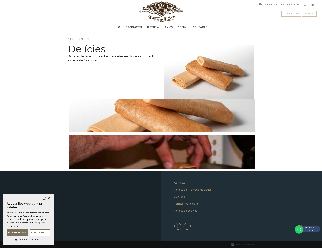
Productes (134, 27)
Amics (169, 27)
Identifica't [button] (291, 13)
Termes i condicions (186, 203)
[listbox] (44, 198)
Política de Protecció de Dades (192, 189)
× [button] (49, 198)
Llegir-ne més (13, 226)
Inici (118, 27)
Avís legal (180, 196)
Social (182, 27)
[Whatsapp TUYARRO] (299, 229)
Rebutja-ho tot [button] (40, 232)
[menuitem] (305, 4)
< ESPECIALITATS (79, 38)
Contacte (200, 27)
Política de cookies (185, 210)
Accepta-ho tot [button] (17, 232)
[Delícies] (162, 115)
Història (153, 27)
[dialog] (28, 219)
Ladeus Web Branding (244, 244)
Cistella (309, 13)
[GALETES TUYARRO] (161, 11)
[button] (28, 239)
